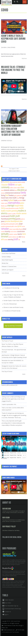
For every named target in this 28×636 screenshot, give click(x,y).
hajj (22, 195)
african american (13, 182)
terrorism (4, 236)
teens (24, 233)
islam (24, 200)
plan (21, 221)
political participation (10, 224)
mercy (3, 208)
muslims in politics (11, 214)
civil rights (18, 184)
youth (15, 239)
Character (4, 184)
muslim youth (15, 216)
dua (16, 190)
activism (6, 181)
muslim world (5, 216)
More (23, 242)
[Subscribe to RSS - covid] (1, 166)
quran (19, 226)
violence (14, 237)
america (19, 182)
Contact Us (7, 611)
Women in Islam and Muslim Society (13, 307)
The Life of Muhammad (10, 304)
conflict (11, 187)
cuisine (15, 187)
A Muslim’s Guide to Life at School (13, 291)
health (14, 197)
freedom (11, 195)
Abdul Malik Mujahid (7, 260)
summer (15, 234)
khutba (2, 206)
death (2, 190)
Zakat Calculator (9, 600)
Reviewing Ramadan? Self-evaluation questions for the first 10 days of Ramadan (13, 130)
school (24, 229)
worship (10, 239)
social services (13, 231)
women (6, 239)
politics (17, 224)
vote (18, 237)
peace (3, 221)
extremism (17, 193)
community (5, 187)
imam (15, 200)
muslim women (21, 213)
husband (11, 200)
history (6, 200)
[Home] (6, 2)
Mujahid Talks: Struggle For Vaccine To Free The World (13, 70)
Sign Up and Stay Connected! (13, 326)
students (11, 234)
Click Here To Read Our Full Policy (11, 530)
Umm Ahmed (5, 273)
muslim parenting (12, 210)
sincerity (7, 231)
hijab (2, 200)
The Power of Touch (7, 341)
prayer (21, 223)
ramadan (5, 228)
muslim (17, 208)
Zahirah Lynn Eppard (8, 47)
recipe (10, 229)
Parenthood (4, 219)
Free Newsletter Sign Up (11, 606)
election (3, 193)
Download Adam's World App (12, 608)
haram (3, 197)
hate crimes (8, 197)
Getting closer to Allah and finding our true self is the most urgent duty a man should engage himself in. (13, 399)
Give (24, 1)
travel (9, 237)
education (20, 189)
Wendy (23, 237)
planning (3, 224)
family (23, 192)
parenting (12, 218)
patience (23, 219)
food (6, 195)
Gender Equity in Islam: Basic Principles (14, 300)
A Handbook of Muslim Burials (12, 311)
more (24, 276)
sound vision (21, 231)
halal (24, 195)
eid (26, 190)
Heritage (21, 197)
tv (11, 237)
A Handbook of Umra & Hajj (11, 288)
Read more (24, 58)
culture (18, 187)
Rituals (20, 229)
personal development (12, 221)
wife (2, 239)
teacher (20, 234)
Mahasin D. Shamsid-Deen (9, 266)
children (11, 184)
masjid (17, 205)
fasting (3, 195)
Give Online (7, 603)
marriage (10, 205)
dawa (22, 187)
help (18, 198)
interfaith (20, 200)
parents (18, 219)
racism (23, 226)
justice (22, 202)
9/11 (2, 182)
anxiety (23, 182)
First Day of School (7, 371)
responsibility (15, 229)
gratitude (19, 195)
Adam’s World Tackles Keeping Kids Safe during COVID (13, 39)
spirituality (5, 233)
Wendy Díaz (5, 263)
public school (14, 226)
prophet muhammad (6, 226)
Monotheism (12, 208)
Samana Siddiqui (6, 140)
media (21, 205)
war (20, 236)
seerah (2, 231)
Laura (6, 206)
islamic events (4, 203)
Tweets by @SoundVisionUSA (9, 385)
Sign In (6, 614)
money (7, 208)
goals (15, 195)
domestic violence (9, 190)
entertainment (9, 193)
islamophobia (14, 202)
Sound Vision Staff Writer (8, 253)
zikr (19, 239)
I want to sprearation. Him (9, 404)
